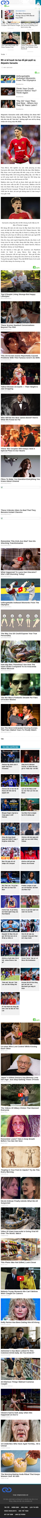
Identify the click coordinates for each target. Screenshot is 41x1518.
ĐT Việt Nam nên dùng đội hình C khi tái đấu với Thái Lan (10, 1008)
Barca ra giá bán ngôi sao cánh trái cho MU (30, 911)
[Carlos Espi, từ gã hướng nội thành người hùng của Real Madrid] (10, 901)
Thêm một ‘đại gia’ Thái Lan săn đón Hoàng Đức (9, 983)
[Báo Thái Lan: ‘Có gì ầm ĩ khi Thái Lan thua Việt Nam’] (10, 877)
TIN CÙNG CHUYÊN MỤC (10, 747)
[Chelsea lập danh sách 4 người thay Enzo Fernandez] (10, 756)
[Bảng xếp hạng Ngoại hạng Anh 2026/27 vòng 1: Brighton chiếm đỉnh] (10, 829)
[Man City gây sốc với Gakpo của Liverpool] (10, 853)
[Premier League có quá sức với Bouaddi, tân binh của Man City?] (29, 877)
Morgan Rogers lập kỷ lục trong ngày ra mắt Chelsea (10, 815)
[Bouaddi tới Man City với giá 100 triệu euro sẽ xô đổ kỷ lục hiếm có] (10, 925)
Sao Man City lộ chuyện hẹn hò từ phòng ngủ (29, 814)
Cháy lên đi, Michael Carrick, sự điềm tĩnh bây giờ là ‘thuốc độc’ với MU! (30, 766)
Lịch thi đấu (34, 1507)
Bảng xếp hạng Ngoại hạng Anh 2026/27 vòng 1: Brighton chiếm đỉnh (10, 839)
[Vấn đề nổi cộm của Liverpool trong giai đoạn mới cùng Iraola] (29, 925)
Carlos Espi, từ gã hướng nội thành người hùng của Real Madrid (10, 912)
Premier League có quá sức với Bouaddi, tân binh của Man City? (30, 887)
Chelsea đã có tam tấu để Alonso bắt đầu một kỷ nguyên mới (10, 791)
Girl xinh (24, 1507)
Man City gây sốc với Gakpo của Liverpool (8, 862)
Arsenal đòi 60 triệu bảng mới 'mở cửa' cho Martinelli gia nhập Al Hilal (30, 985)
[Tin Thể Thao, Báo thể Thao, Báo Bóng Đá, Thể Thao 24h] (5, 3)
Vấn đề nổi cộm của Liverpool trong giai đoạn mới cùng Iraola (30, 936)
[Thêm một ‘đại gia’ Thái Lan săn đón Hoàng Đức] (10, 974)
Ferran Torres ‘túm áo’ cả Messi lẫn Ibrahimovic (30, 959)
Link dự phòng (20, 1514)
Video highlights (10, 1511)
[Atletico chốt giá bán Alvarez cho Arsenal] (29, 853)
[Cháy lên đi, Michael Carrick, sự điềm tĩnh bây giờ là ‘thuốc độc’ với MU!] (29, 756)
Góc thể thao (23, 1511)
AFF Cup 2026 (8, 1514)
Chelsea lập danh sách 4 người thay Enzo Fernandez (10, 766)
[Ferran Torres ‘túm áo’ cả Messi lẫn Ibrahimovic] (29, 950)
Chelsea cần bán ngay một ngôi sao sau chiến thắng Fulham (30, 839)
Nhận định (15, 1507)
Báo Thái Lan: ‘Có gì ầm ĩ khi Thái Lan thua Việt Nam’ (10, 887)
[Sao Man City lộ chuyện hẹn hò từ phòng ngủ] (29, 804)
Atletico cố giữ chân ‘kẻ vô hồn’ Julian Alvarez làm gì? (10, 960)
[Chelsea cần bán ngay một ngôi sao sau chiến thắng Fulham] (29, 829)
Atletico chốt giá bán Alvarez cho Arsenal (28, 862)
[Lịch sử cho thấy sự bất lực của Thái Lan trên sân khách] (29, 780)
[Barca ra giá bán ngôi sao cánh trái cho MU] (29, 901)
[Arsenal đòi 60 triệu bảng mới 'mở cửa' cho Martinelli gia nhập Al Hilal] (29, 974)
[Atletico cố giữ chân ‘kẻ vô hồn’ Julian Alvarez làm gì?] (10, 950)
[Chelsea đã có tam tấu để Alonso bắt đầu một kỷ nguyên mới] (10, 780)
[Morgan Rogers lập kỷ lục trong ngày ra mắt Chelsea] (10, 804)
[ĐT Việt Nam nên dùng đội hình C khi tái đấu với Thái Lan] (10, 998)
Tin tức (3, 54)
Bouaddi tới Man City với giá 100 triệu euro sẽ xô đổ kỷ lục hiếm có (10, 936)
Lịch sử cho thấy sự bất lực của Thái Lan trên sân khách (30, 791)
